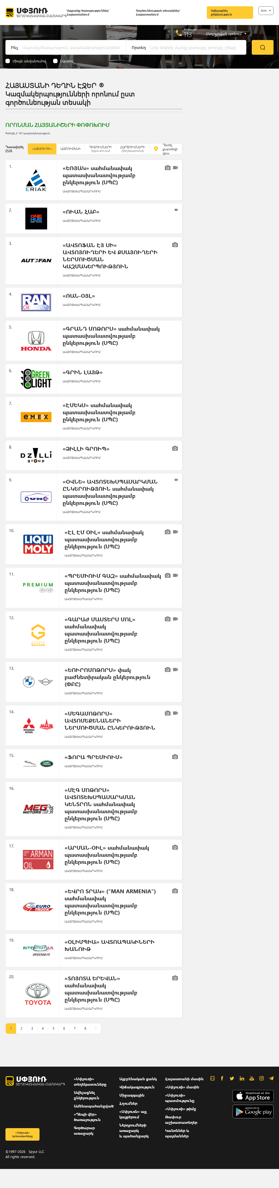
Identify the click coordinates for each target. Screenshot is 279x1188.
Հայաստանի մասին (184, 1078)
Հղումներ (128, 1103)
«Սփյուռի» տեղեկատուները (90, 1081)
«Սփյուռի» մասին (182, 1086)
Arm (263, 10)
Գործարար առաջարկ (84, 1130)
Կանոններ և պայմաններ (177, 1133)
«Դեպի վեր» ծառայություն (87, 1117)
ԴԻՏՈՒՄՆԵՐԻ (100, 148)
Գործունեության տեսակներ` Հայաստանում (158, 12)
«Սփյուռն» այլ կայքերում (133, 1114)
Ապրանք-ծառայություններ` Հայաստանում (88, 12)
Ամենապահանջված (94, 1106)
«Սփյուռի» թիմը (180, 1108)
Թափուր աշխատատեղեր (181, 1119)
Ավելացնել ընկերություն (221, 12)
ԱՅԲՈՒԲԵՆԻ (70, 149)
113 (188, 34)
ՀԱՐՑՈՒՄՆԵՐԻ (132, 148)
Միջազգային (131, 1095)
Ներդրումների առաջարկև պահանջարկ (133, 1130)
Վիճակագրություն (136, 1086)
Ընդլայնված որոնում (224, 34)
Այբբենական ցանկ (138, 1078)
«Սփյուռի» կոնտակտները (22, 1134)
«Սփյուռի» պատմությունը (180, 1097)
